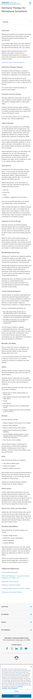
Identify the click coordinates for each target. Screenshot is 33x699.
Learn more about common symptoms (13, 62)
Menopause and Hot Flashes (10, 581)
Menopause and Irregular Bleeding (12, 592)
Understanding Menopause (10, 572)
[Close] (31, 666)
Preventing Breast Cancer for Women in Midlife (16, 588)
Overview (6, 22)
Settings (16, 691)
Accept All (16, 696)
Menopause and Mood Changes (11, 585)
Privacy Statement (12, 688)
